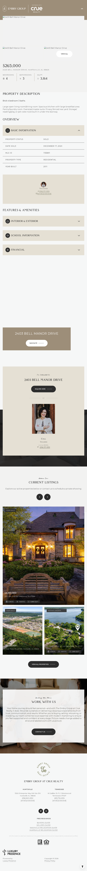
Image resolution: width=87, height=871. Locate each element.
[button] (44, 732)
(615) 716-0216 (59, 798)
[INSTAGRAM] (46, 811)
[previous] (39, 497)
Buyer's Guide (43, 823)
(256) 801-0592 (27, 798)
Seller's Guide (44, 825)
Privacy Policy (49, 861)
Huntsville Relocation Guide (43, 830)
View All (64, 54)
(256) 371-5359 (44, 191)
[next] (47, 497)
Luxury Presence (9, 861)
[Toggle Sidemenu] (82, 8)
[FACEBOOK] (41, 811)
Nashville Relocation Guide (43, 828)
